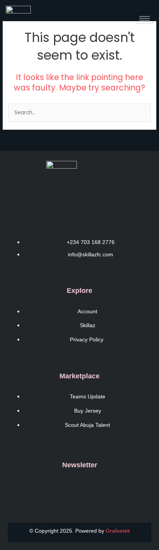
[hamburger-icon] (144, 18)
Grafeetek (118, 531)
